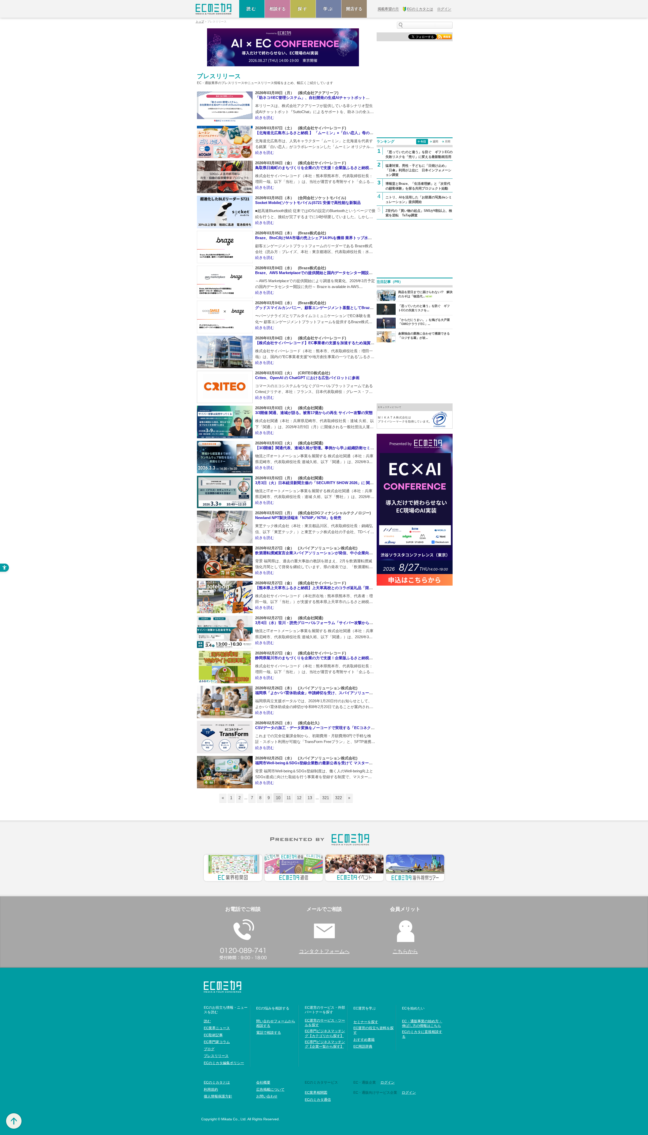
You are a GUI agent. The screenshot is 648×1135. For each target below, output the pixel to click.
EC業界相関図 (316, 1092)
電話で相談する (268, 1032)
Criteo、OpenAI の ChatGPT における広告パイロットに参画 (307, 378)
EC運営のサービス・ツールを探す (325, 1022)
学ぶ (328, 9)
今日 (423, 141)
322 (338, 798)
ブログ (209, 1049)
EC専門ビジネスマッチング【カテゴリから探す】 (325, 1033)
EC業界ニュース (217, 1028)
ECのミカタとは (217, 1082)
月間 (447, 141)
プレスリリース (216, 1056)
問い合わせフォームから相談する (275, 1023)
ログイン (387, 1082)
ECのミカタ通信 (318, 1100)
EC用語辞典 (362, 1046)
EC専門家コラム (217, 1042)
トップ (200, 21)
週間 (435, 141)
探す (303, 9)
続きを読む (264, 117)
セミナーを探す (365, 1022)
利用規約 (211, 1089)
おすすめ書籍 (364, 1040)
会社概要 (263, 1082)
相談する (277, 9)
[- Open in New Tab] (415, 416)
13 (310, 798)
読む (252, 9)
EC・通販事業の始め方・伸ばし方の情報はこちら (422, 1023)
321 (325, 798)
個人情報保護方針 (218, 1096)
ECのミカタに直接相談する (422, 1034)
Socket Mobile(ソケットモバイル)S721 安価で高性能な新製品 (308, 202)
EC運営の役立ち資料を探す (373, 1030)
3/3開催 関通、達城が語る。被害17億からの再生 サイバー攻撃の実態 (314, 412)
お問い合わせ (266, 1096)
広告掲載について (270, 1089)
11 (289, 798)
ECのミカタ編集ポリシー (224, 1063)
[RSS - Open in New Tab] (444, 36)
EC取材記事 (213, 1035)
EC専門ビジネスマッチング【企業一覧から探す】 (325, 1044)
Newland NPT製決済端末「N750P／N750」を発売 (298, 517)
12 (299, 798)
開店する (354, 9)
